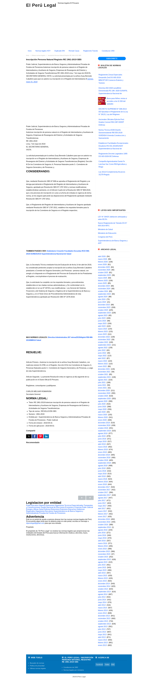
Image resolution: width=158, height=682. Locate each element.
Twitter (107, 664)
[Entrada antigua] (90, 498)
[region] (79, 28)
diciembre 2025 (104, 267)
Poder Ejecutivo (32, 505)
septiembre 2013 (104, 624)
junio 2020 (102, 407)
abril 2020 (102, 412)
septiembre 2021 (104, 377)
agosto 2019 (102, 433)
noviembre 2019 (104, 425)
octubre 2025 (103, 272)
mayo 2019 (102, 441)
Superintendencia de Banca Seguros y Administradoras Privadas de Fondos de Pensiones (54, 512)
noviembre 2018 (104, 457)
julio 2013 (102, 629)
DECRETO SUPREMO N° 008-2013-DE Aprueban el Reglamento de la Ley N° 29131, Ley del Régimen (113, 111)
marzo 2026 (102, 259)
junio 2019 (102, 439)
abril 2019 (102, 444)
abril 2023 (102, 326)
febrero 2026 (103, 262)
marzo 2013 (102, 640)
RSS (112, 664)
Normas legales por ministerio (74, 670)
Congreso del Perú (105, 237)
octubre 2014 (103, 589)
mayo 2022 (102, 356)
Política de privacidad (37, 666)
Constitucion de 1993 (71, 667)
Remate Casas (74, 51)
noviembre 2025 (104, 270)
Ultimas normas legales (38, 668)
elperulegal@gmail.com (35, 523)
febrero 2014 (103, 610)
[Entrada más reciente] (82, 498)
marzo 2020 (102, 415)
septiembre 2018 (104, 463)
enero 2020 (102, 420)
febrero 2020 (103, 417)
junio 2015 (102, 567)
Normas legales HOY (43, 51)
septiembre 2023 (104, 313)
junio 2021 (102, 385)
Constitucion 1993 (108, 51)
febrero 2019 (103, 449)
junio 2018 (102, 471)
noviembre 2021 (104, 372)
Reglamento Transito (90, 51)
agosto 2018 (102, 466)
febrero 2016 (103, 546)
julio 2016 (102, 533)
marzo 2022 (102, 361)
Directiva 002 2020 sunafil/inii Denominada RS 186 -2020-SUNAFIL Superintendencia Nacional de (113, 90)
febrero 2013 (103, 642)
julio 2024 (102, 299)
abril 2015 (102, 573)
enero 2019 (102, 452)
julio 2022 (102, 350)
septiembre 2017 (104, 495)
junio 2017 (102, 503)
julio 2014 (102, 597)
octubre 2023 (103, 310)
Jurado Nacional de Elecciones (53, 507)
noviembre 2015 (104, 554)
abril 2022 (102, 358)
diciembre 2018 (104, 455)
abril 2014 (102, 605)
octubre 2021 (103, 374)
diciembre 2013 (104, 616)
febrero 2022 (103, 364)
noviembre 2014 (104, 586)
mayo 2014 (102, 602)
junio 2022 (102, 353)
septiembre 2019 (104, 431)
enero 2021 (102, 388)
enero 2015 (102, 581)
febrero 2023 (103, 331)
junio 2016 (102, 535)
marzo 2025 (102, 278)
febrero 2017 (103, 514)
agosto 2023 (102, 315)
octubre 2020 (103, 396)
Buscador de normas (37, 663)
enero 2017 (102, 516)
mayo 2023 (102, 323)
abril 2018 (102, 476)
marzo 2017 (102, 511)
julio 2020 (102, 404)
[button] (28, 436)
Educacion (72, 509)
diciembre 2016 (104, 519)
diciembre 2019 (104, 423)
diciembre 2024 (104, 286)
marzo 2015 (102, 575)
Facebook (99, 664)
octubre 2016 (103, 524)
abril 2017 (102, 508)
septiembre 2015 (104, 559)
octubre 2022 (103, 342)
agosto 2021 (102, 380)
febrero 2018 (103, 482)
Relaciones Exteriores (59, 509)
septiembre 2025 (104, 275)
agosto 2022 (102, 348)
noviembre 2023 (104, 307)
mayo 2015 (102, 570)
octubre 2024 (103, 291)
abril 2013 (102, 637)
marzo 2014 (102, 608)
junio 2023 (102, 321)
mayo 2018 (102, 474)
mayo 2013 (102, 634)
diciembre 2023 (104, 305)
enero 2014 (102, 613)
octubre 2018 (103, 460)
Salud (41, 509)
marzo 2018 (102, 479)
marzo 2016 (102, 543)
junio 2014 (102, 600)
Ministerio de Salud (105, 229)
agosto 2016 (102, 530)
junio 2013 (102, 632)
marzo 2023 (102, 329)
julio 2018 (102, 468)
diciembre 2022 (104, 337)
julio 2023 (102, 318)
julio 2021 (102, 382)
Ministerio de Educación (107, 233)
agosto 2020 (102, 401)
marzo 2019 (102, 447)
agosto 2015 (102, 562)
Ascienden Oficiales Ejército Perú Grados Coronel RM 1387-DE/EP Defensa (111, 122)
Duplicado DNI (59, 51)
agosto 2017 (102, 498)
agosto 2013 (102, 626)
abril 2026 (102, 256)
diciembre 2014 (104, 583)
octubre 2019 (103, 428)
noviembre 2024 (104, 289)
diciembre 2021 (104, 369)
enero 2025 (102, 283)
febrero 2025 (103, 280)
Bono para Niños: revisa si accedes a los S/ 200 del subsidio (117, 101)
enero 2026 (102, 264)
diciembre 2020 (104, 390)
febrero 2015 (103, 578)
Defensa (47, 509)
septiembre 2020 (104, 398)
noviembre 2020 (104, 393)
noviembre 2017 (104, 490)
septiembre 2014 (104, 592)
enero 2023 (102, 334)
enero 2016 (102, 549)
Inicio (29, 51)
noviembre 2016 (104, 522)
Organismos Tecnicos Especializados (69, 505)
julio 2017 (102, 500)
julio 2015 (102, 565)
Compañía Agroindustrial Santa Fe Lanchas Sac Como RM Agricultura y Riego (113, 164)
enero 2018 (102, 484)
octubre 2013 (103, 621)
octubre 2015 (103, 557)
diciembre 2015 (104, 551)
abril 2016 (102, 541)
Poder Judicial (87, 507)
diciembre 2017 (104, 487)
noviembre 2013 (104, 618)
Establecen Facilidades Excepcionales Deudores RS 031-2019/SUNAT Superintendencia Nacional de (113, 146)
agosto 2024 (102, 297)
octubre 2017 (103, 492)
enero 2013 (102, 645)
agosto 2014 (102, 594)
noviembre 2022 (104, 339)
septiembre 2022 (104, 345)
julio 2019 (102, 436)
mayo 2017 (102, 506)
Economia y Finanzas (73, 507)
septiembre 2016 (104, 527)
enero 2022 (102, 366)
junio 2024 (102, 302)
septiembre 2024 (104, 294)
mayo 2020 (102, 409)
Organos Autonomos (46, 505)
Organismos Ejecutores (44, 511)
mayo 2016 (102, 538)
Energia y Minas (32, 509)
